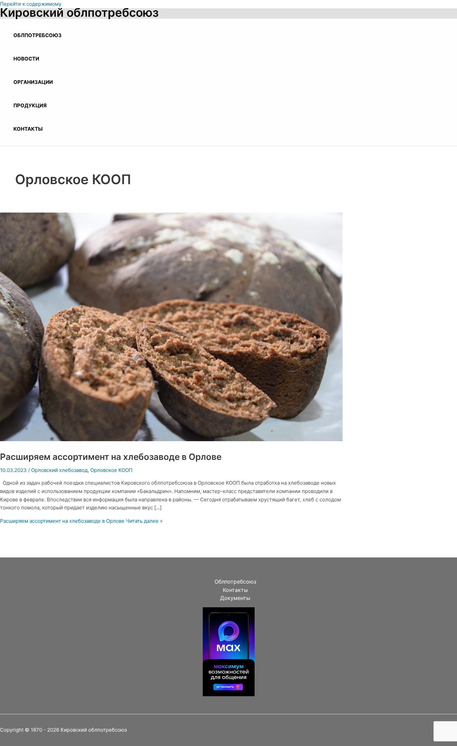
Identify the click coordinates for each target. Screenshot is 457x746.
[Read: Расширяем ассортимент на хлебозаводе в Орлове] (171, 439)
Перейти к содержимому (30, 4)
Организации (33, 82)
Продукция (30, 105)
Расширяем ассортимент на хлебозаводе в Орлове (110, 457)
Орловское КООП (111, 470)
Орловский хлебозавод (59, 470)
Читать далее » (81, 521)
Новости (26, 58)
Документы (235, 598)
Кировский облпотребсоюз (79, 12)
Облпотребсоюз (37, 35)
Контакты (27, 129)
